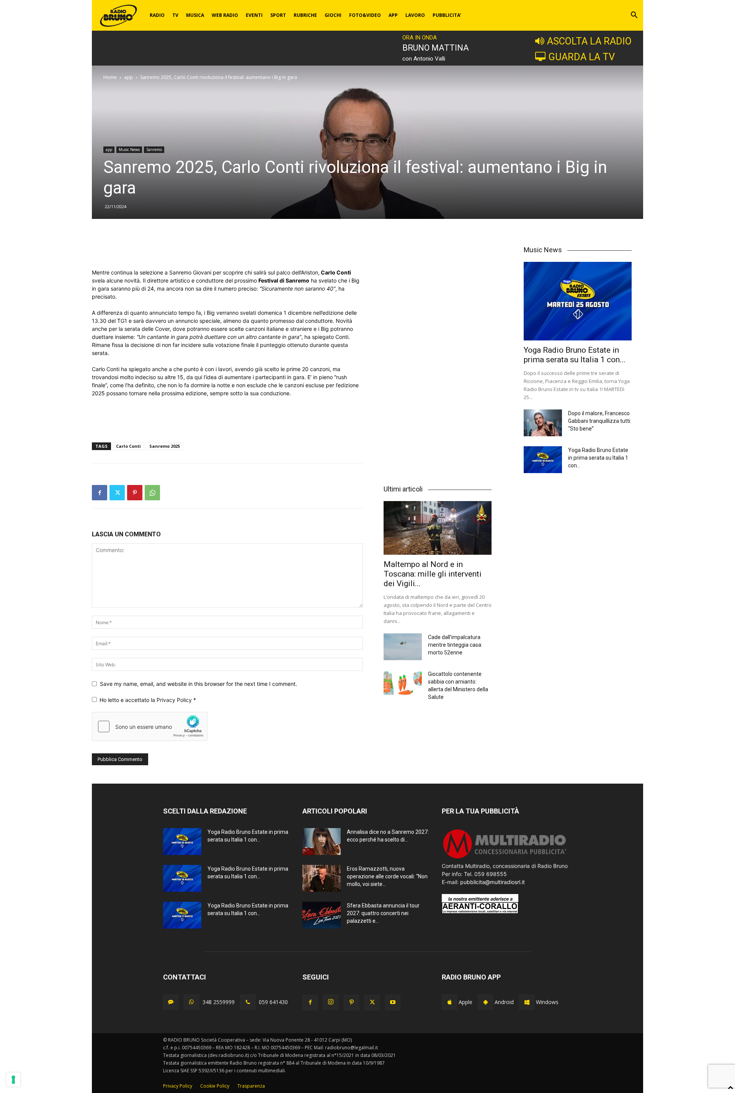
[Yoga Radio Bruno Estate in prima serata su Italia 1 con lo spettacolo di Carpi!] (578, 301)
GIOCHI (333, 15)
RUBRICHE (305, 15)
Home (110, 77)
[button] (634, 16)
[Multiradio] (505, 858)
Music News (129, 149)
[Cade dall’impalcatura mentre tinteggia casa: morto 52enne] (403, 646)
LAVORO (415, 15)
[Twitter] (117, 492)
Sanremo (154, 149)
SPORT (278, 15)
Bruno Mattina (435, 48)
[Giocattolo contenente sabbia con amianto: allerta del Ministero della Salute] (403, 683)
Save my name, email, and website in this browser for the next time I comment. (198, 683)
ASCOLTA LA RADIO (589, 41)
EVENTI (254, 15)
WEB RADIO (225, 15)
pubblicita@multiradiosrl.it (492, 882)
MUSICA (195, 15)
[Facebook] (99, 492)
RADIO (157, 15)
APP (393, 15)
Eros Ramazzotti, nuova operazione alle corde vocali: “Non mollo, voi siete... (387, 876)
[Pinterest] (134, 492)
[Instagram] (330, 1002)
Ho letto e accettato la (148, 700)
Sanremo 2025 (164, 446)
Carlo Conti (128, 446)
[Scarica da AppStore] (449, 1002)
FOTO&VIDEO (365, 15)
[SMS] (170, 1002)
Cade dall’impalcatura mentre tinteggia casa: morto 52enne (455, 645)
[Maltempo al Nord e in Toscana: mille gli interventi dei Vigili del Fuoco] (438, 527)
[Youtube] (392, 1002)
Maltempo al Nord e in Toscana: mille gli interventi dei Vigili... (433, 574)
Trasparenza (251, 1086)
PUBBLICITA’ (447, 15)
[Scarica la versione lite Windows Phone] (526, 1002)
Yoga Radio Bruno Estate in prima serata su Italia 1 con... (575, 354)
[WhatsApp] (152, 492)
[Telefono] (247, 1002)
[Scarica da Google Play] (485, 1002)
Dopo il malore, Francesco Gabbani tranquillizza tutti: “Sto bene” (599, 421)
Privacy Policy (175, 700)
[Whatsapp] (191, 1002)
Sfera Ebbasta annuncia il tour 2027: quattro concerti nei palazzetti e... (383, 913)
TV (175, 15)
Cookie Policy (214, 1086)
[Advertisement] (227, 248)
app (128, 77)
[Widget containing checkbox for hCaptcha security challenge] (149, 726)
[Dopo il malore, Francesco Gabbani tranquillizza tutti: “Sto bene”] (543, 422)
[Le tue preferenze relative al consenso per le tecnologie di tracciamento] (13, 1079)
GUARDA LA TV (581, 56)
